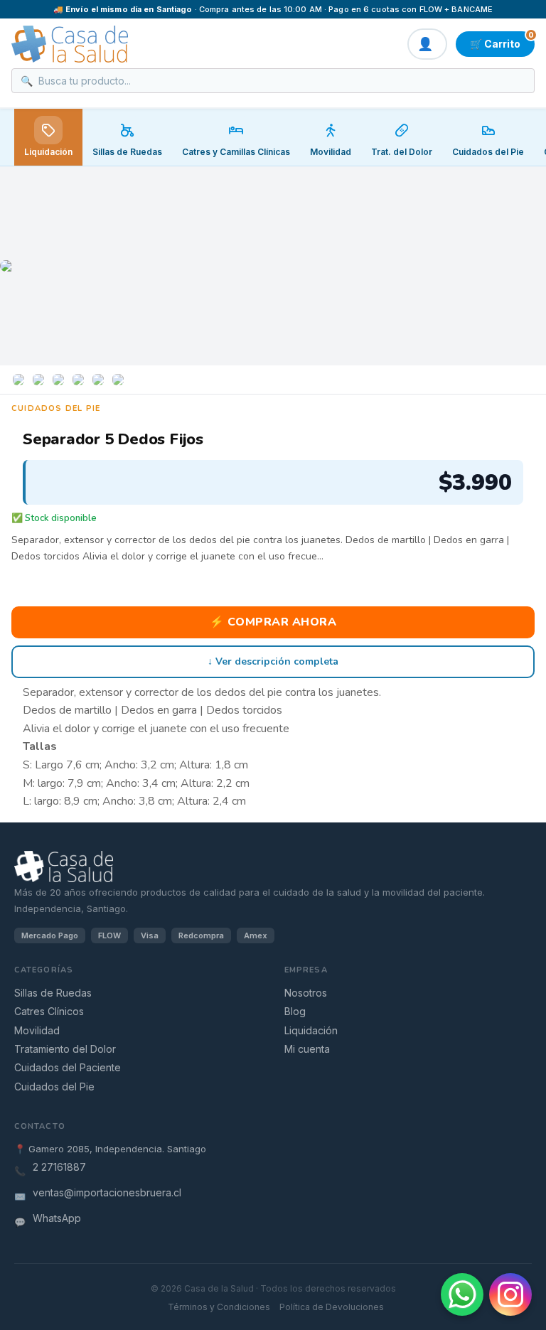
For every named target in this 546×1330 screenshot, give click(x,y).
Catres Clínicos (49, 1011)
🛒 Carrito (502, 40)
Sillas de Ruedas (53, 992)
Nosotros (305, 992)
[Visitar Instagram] (510, 1294)
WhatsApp (57, 1218)
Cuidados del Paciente (67, 1067)
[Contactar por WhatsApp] (462, 1294)
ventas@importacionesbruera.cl (107, 1192)
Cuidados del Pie (54, 1086)
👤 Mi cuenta (427, 44)
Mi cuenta (307, 1049)
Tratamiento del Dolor (65, 1049)
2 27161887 (59, 1167)
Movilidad (37, 1030)
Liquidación (48, 151)
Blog (295, 1011)
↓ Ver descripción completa (273, 661)
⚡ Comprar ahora (273, 622)
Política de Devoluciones (331, 1307)
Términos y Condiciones (219, 1307)
